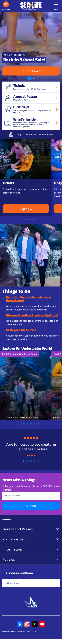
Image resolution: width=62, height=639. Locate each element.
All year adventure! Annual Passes (34, 134)
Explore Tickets (31, 71)
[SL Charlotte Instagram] (27, 624)
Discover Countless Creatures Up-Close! (32, 315)
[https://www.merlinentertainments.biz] (31, 602)
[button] (29, 77)
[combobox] (31, 583)
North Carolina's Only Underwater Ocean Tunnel (28, 299)
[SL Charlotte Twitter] (35, 624)
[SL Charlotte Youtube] (42, 624)
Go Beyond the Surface (21, 330)
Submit (31, 506)
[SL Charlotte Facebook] (20, 624)
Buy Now (26, 209)
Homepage (6, 519)
